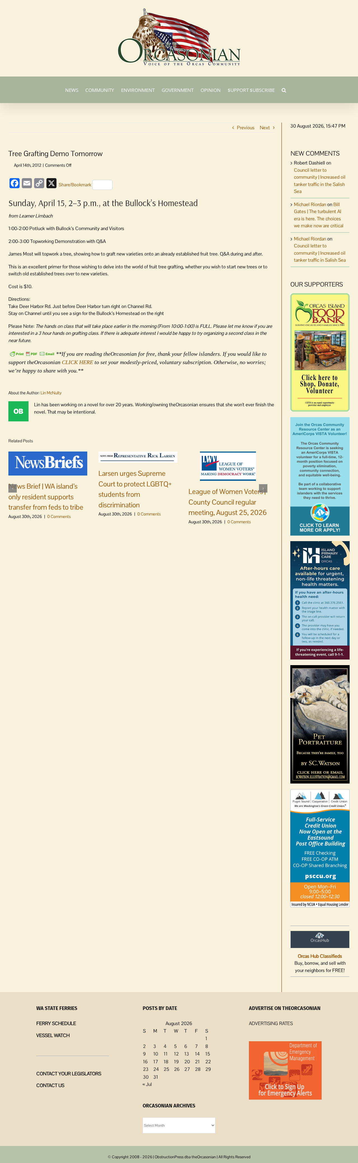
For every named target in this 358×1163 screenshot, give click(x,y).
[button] (284, 90)
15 (207, 1054)
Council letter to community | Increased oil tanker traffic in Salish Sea (320, 253)
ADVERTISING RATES (271, 1023)
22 (208, 1062)
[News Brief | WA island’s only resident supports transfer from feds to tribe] (47, 463)
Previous (246, 128)
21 (197, 1062)
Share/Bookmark (75, 185)
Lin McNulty (51, 392)
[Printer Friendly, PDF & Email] (32, 353)
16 (145, 1062)
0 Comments (59, 516)
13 (186, 1054)
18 (166, 1062)
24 (156, 1069)
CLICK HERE (77, 362)
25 (166, 1069)
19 (176, 1062)
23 (146, 1069)
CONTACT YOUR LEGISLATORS (68, 1074)
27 (187, 1069)
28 (198, 1069)
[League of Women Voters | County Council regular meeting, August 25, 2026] (228, 466)
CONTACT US (50, 1085)
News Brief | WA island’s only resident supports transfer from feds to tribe (45, 497)
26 (177, 1069)
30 (146, 1077)
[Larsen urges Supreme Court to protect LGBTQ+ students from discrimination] (137, 457)
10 (155, 1054)
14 (197, 1054)
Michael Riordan (310, 204)
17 (155, 1062)
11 (166, 1054)
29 (208, 1069)
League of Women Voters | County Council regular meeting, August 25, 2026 (228, 502)
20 (187, 1062)
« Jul (147, 1084)
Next (265, 128)
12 (176, 1054)
